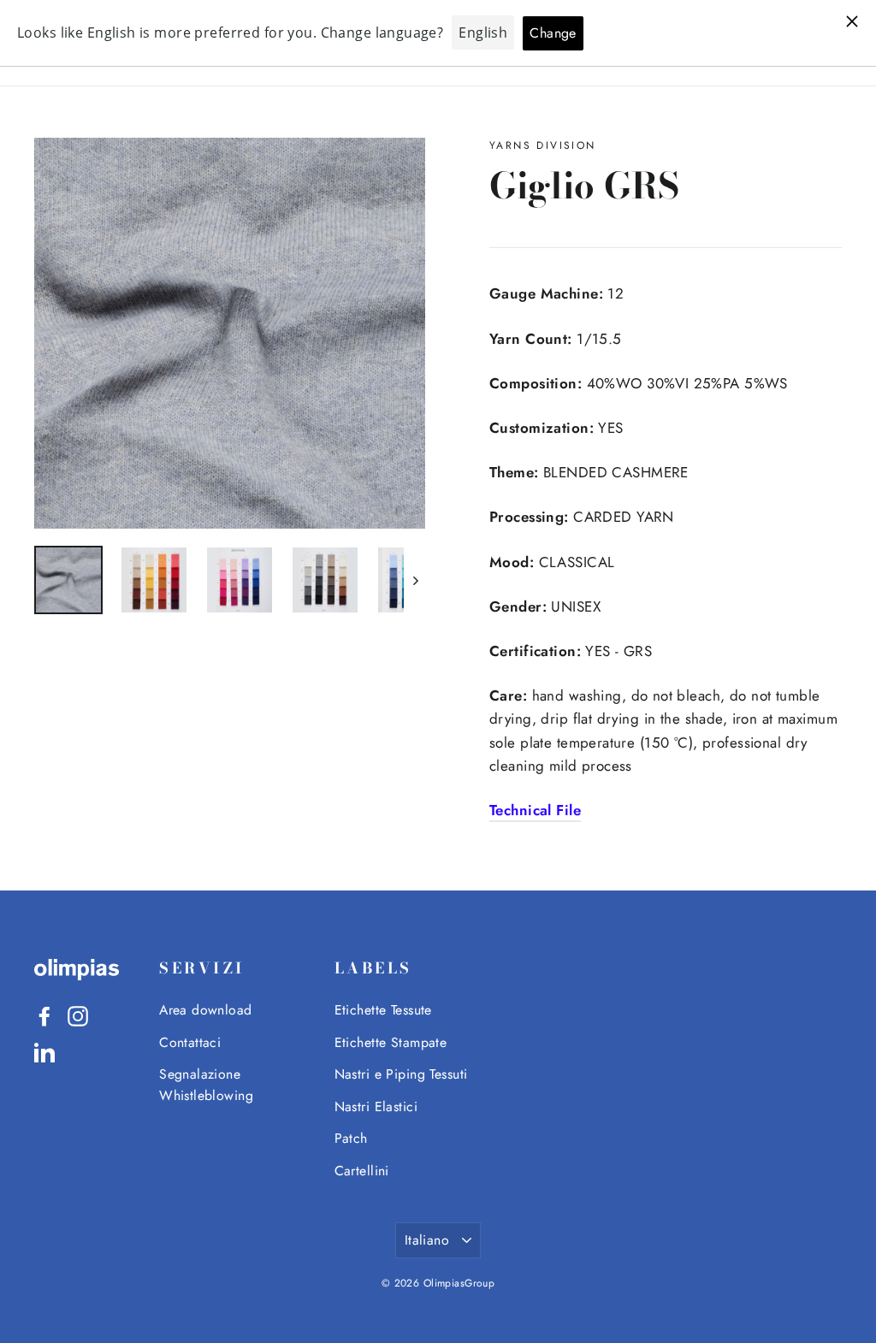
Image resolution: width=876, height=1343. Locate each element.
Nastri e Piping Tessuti (401, 1074)
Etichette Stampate (390, 1042)
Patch (351, 1138)
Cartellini (361, 1170)
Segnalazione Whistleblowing (206, 1084)
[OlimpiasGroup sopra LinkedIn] (44, 1050)
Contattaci (190, 1042)
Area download (205, 1010)
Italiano (427, 1240)
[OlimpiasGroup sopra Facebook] (44, 1014)
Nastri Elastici (375, 1106)
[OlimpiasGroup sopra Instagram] (78, 1014)
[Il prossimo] (414, 580)
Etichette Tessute (383, 1010)
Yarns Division (542, 145)
